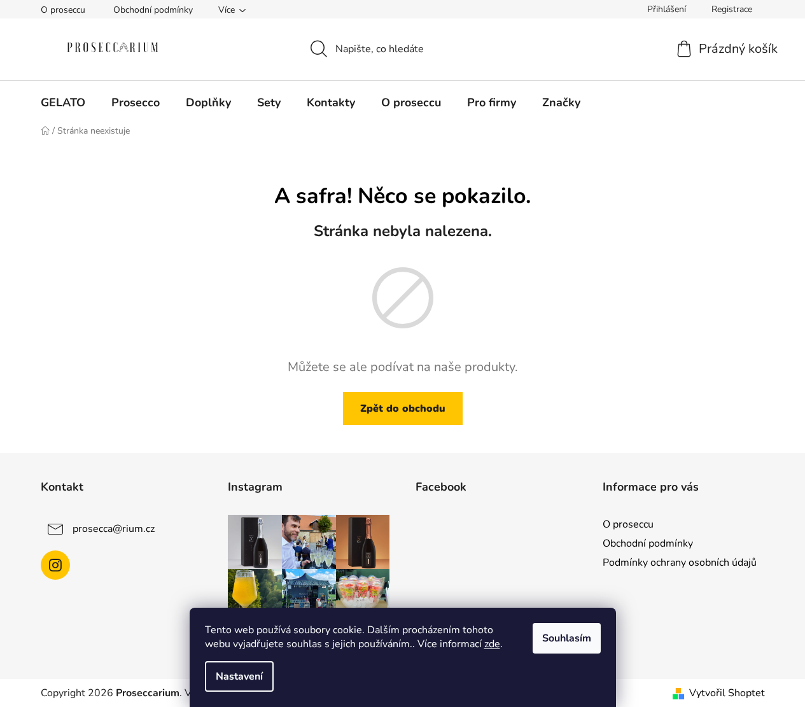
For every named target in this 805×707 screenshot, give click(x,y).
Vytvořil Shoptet (727, 693)
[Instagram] (55, 565)
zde (492, 644)
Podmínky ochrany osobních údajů (680, 563)
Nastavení (239, 676)
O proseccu (63, 10)
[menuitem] (63, 102)
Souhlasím (566, 638)
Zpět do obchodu (402, 409)
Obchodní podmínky (153, 10)
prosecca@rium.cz (114, 529)
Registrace (731, 9)
